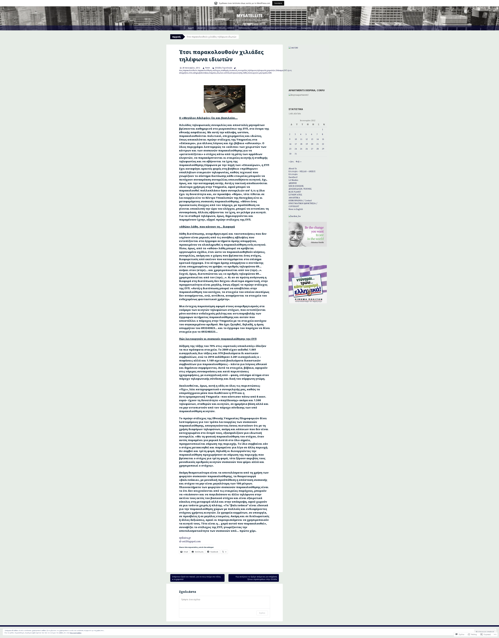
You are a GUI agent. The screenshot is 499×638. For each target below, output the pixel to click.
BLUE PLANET (295, 192)
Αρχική (191, 28)
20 (312, 144)
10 (296, 139)
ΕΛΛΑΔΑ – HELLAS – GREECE (222, 28)
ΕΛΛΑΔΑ (293, 174)
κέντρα (233, 73)
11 (301, 139)
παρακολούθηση (205, 70)
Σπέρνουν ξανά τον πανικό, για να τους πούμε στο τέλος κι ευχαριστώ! (196, 577)
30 (290, 154)
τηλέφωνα (252, 70)
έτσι (191, 73)
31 (296, 154)
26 (307, 149)
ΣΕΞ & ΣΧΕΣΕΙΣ (296, 186)
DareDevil (293, 177)
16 (290, 144)
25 (301, 149)
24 (296, 149)
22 (323, 144)
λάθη (245, 73)
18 (301, 144)
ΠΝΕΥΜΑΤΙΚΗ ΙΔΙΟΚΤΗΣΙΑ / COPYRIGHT (279, 28)
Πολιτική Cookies (75, 633)
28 (318, 149)
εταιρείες (212, 73)
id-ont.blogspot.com (190, 541)
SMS (270, 73)
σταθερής (225, 70)
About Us (201, 28)
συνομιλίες (242, 70)
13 (312, 139)
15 (323, 139)
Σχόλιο (262, 613)
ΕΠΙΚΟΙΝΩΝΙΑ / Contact (300, 200)
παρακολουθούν (190, 70)
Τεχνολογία (227, 68)
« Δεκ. (291, 161)
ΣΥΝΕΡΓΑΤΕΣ (295, 195)
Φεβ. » (298, 161)
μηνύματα (263, 73)
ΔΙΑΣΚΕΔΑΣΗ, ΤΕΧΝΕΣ (300, 189)
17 (296, 144)
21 (318, 144)
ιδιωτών (220, 73)
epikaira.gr (185, 537)
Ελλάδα (218, 68)
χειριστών (271, 70)
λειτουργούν (253, 73)
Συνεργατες (306, 28)
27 (312, 149)
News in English (296, 209)
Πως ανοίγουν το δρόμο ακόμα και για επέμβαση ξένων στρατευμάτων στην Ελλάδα (256, 577)
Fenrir (207, 68)
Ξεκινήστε (278, 3)
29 (323, 149)
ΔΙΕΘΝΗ (293, 183)
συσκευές (233, 70)
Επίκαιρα (279, 70)
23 (290, 149)
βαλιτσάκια (203, 73)
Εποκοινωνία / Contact (248, 28)
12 (307, 139)
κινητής (239, 73)
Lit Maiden (293, 180)
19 (307, 144)
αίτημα (196, 73)
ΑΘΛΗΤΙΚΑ (294, 198)
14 (318, 139)
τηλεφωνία (261, 70)
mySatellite (249, 15)
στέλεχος (216, 70)
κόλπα (226, 73)
